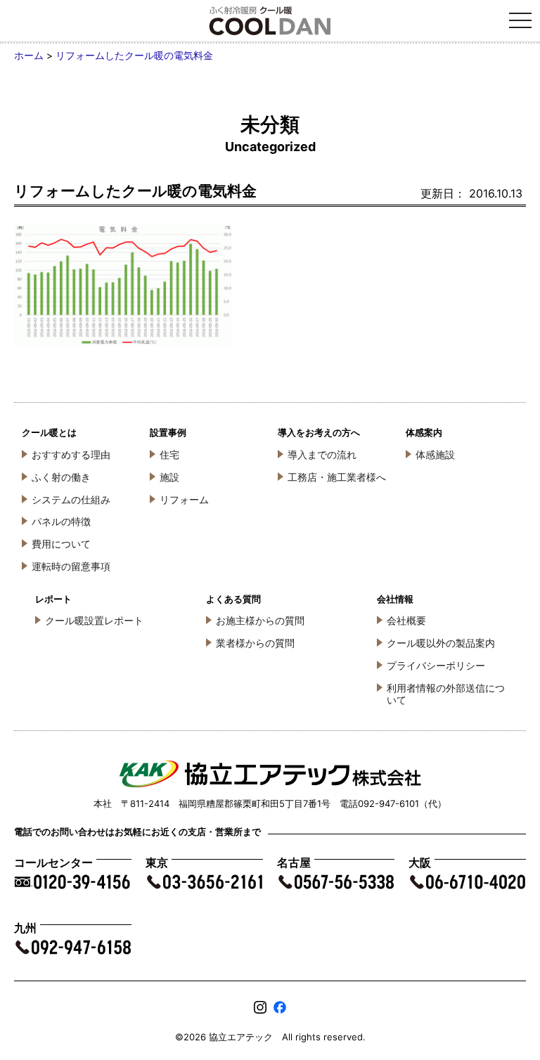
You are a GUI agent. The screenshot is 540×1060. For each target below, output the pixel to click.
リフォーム (184, 499)
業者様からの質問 (255, 643)
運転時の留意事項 (71, 566)
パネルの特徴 (61, 521)
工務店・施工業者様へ (337, 477)
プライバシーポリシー (436, 665)
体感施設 (435, 454)
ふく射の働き (61, 477)
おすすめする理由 (71, 454)
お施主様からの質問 (260, 620)
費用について (61, 544)
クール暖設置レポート (94, 620)
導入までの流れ (322, 454)
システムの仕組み (71, 499)
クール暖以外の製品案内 (441, 643)
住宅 (169, 454)
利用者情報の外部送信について (446, 694)
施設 (169, 477)
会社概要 (406, 620)
